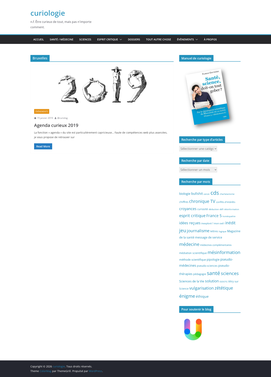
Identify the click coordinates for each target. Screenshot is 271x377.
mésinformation (224, 252)
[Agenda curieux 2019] (102, 85)
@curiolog (62, 118)
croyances (188, 208)
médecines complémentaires (216, 245)
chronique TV (202, 201)
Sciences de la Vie (191, 281)
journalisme (198, 230)
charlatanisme (227, 193)
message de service (208, 237)
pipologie (213, 259)
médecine (189, 244)
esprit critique (192, 215)
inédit (230, 222)
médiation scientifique (193, 253)
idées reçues (190, 222)
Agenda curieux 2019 (56, 125)
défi (221, 209)
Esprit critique (107, 39)
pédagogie (199, 274)
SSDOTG (223, 281)
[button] (120, 39)
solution (212, 281)
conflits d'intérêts (225, 202)
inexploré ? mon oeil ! (213, 223)
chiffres (183, 202)
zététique (224, 288)
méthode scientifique (192, 260)
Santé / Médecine (61, 39)
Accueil (38, 39)
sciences (230, 273)
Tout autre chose (158, 39)
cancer (207, 194)
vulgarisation (201, 288)
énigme (187, 296)
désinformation (231, 209)
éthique (202, 296)
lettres (214, 231)
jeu (182, 230)
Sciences (85, 39)
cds (215, 192)
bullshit (197, 193)
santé (213, 272)
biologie (184, 193)
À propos (210, 39)
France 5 (214, 215)
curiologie (47, 13)
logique (222, 231)
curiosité (202, 209)
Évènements (185, 39)
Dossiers (134, 39)
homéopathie (229, 216)
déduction (214, 209)
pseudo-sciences (207, 265)
